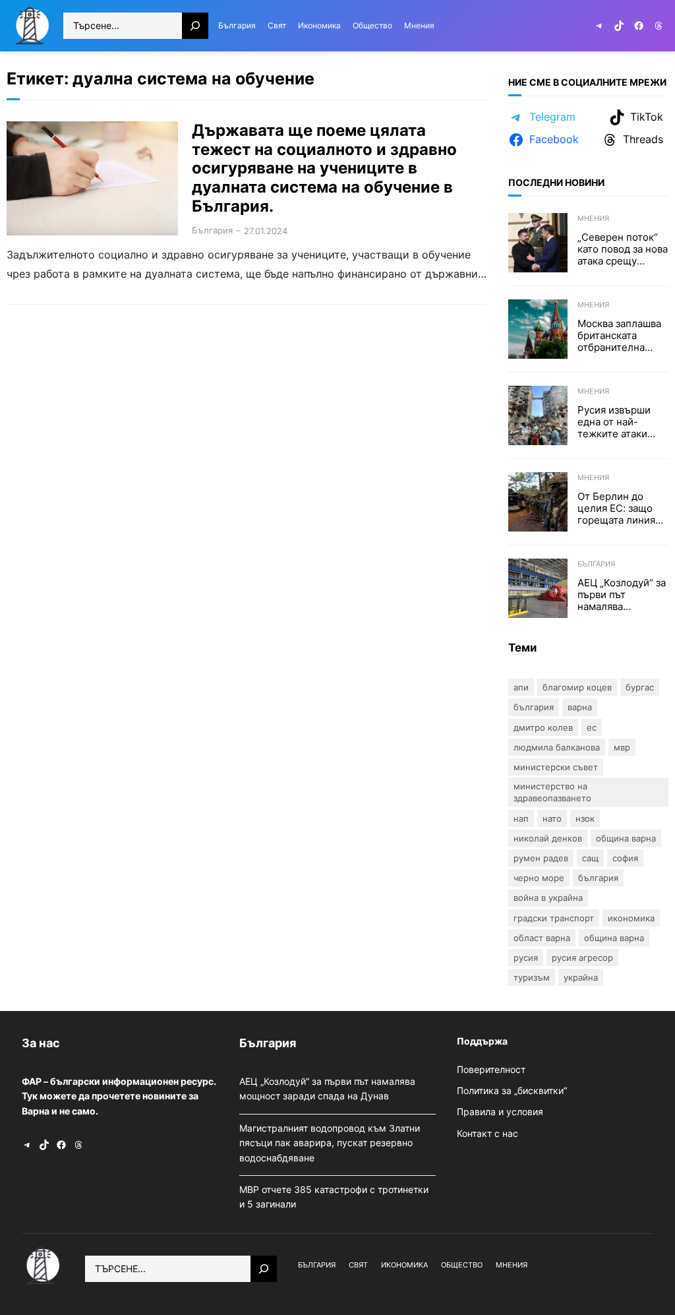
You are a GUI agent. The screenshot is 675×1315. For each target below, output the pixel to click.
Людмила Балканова (557, 747)
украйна (581, 977)
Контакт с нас (487, 1133)
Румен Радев (541, 858)
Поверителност (491, 1069)
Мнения (593, 218)
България (212, 230)
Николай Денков (548, 838)
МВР (622, 747)
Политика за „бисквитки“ (512, 1090)
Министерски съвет (556, 767)
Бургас (640, 687)
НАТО (552, 818)
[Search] (195, 26)
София (625, 858)
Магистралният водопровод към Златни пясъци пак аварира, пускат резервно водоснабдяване (329, 1142)
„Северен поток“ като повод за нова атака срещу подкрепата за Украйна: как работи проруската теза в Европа (622, 249)
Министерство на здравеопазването (552, 792)
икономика (631, 918)
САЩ (590, 858)
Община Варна (626, 838)
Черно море (539, 877)
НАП (521, 818)
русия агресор (582, 957)
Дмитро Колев (543, 727)
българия (598, 877)
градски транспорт (554, 918)
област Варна (542, 938)
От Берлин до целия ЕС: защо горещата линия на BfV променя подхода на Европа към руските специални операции (616, 508)
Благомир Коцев (577, 687)
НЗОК (585, 818)
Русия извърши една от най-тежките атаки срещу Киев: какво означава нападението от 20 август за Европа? (622, 422)
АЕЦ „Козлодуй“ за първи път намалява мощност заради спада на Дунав (621, 595)
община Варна (614, 938)
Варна (580, 707)
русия (526, 957)
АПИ (521, 687)
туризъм (532, 977)
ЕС (592, 727)
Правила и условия (500, 1111)
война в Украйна (548, 897)
